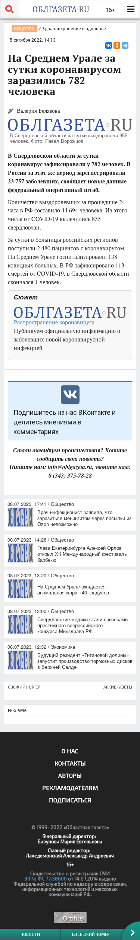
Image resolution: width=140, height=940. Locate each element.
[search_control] (9, 9)
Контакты (70, 763)
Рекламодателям (70, 787)
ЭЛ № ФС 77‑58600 (45, 879)
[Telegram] (125, 45)
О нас (70, 750)
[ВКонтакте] (108, 45)
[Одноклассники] (116, 45)
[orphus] (70, 917)
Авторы (70, 775)
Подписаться (70, 799)
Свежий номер (93, 934)
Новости (30, 934)
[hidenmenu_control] (130, 9)
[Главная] (61, 9)
